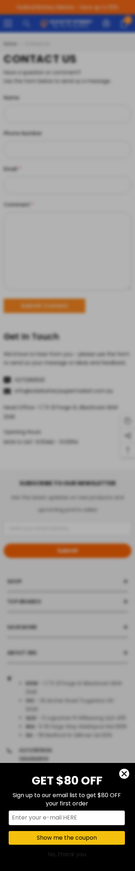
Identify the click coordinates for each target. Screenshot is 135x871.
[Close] (124, 774)
